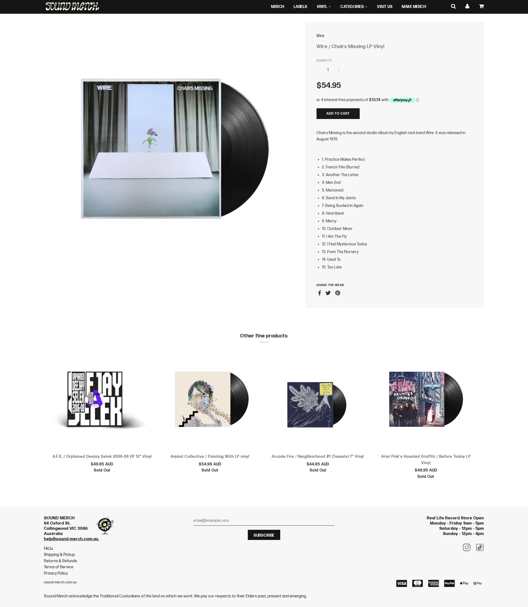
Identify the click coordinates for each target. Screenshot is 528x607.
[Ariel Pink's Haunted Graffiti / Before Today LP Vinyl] (426, 400)
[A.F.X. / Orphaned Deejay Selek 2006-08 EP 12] (102, 400)
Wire (320, 36)
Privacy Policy (56, 573)
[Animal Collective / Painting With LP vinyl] (210, 400)
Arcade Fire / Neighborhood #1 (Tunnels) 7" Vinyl (318, 456)
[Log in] (467, 6)
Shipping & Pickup (59, 554)
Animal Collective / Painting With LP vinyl (209, 456)
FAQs (48, 548)
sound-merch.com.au (60, 582)
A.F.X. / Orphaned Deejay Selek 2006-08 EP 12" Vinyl (102, 456)
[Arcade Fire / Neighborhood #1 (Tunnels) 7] (318, 400)
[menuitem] (277, 6)
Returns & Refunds (60, 561)
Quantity (324, 60)
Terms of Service (58, 567)
